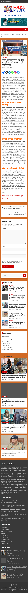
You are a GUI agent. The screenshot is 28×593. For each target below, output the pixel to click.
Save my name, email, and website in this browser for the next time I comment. (12, 261)
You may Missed (7, 356)
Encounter (12, 303)
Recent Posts (7, 283)
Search (24, 275)
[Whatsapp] (12, 72)
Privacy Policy (22, 589)
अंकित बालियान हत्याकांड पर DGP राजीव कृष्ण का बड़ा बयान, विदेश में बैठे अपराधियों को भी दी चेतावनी (17, 288)
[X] (6, 72)
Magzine (4, 341)
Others (11, 285)
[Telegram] (18, 72)
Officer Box (5, 343)
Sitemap (14, 591)
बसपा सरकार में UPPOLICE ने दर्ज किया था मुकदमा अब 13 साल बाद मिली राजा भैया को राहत (14, 213)
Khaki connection (6, 340)
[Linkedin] (9, 72)
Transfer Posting (6, 349)
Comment (5, 228)
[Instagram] (15, 72)
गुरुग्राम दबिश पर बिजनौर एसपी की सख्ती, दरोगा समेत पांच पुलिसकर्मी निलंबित (17, 324)
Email (4, 253)
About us (10, 589)
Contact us (15, 589)
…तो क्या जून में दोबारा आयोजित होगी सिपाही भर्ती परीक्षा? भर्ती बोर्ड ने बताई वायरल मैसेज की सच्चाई (14, 207)
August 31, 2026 (13, 292)
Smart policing (5, 347)
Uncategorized (6, 57)
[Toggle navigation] (3, 29)
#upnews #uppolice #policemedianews (12, 199)
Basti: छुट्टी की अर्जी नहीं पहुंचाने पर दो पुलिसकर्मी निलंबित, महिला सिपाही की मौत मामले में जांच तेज (17, 297)
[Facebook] (3, 72)
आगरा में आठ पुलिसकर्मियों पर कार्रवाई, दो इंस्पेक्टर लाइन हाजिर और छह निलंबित (17, 315)
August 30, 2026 (13, 318)
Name (4, 246)
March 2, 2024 (5, 67)
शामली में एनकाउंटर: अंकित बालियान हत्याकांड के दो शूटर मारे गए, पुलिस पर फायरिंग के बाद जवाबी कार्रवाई (17, 306)
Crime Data (5, 336)
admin (11, 67)
